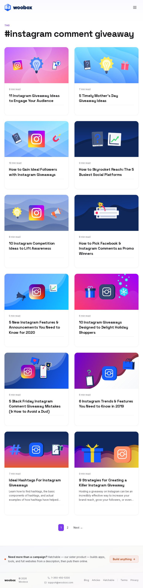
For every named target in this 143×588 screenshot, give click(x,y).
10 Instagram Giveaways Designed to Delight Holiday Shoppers (103, 327)
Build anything (122, 559)
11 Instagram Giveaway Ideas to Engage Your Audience (34, 98)
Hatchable (108, 580)
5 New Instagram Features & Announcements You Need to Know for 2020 (34, 327)
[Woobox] (10, 580)
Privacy (135, 580)
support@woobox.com (60, 582)
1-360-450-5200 (60, 577)
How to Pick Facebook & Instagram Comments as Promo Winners (106, 248)
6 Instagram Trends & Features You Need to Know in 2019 (106, 404)
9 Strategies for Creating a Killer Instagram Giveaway (103, 483)
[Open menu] (135, 7)
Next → (78, 527)
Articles (96, 580)
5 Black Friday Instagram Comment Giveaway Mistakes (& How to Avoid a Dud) (35, 406)
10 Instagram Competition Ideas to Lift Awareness (32, 246)
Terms (124, 580)
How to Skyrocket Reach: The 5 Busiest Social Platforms (106, 172)
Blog (86, 580)
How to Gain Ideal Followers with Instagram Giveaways (33, 172)
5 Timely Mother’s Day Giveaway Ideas (98, 98)
